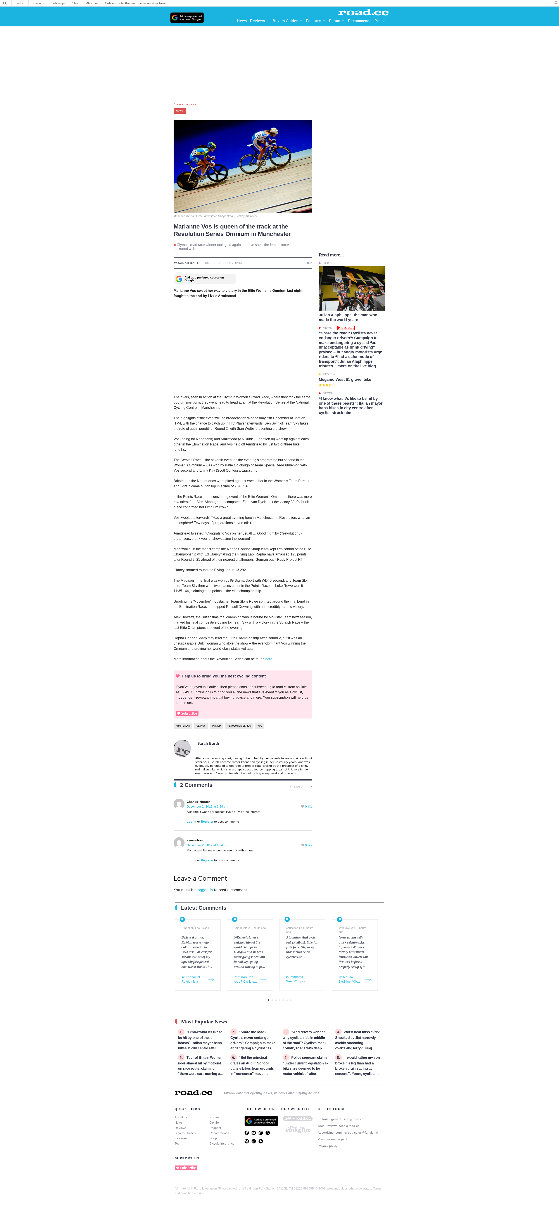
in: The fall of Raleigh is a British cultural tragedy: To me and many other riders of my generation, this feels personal (192, 979)
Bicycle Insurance (222, 1143)
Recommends (219, 1133)
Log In (191, 821)
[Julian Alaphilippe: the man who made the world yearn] (352, 288)
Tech (178, 1143)
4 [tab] (279, 1000)
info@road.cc (353, 1119)
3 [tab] (276, 1000)
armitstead (183, 726)
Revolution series (239, 726)
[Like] (303, 806)
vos (259, 726)
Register (207, 821)
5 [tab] (283, 1000)
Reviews (181, 1127)
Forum (214, 1117)
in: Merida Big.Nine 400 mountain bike (349, 979)
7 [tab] (291, 1000)
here (268, 659)
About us (181, 1117)
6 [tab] (287, 1000)
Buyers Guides (185, 1133)
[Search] (5, 3)
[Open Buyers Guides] (301, 21)
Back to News (186, 104)
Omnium (216, 726)
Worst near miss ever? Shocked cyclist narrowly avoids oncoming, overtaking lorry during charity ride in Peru (357, 1042)
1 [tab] (268, 1000)
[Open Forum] (343, 21)
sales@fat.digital (366, 1132)
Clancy (201, 726)
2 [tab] (272, 1000)
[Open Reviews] (267, 21)
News (179, 1122)
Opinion (215, 1122)
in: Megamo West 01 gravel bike (297, 979)
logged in (205, 890)
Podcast (215, 1127)
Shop (213, 1138)
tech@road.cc (349, 1126)
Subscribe (189, 713)
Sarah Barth (208, 743)
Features (181, 1138)
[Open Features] (324, 21)
